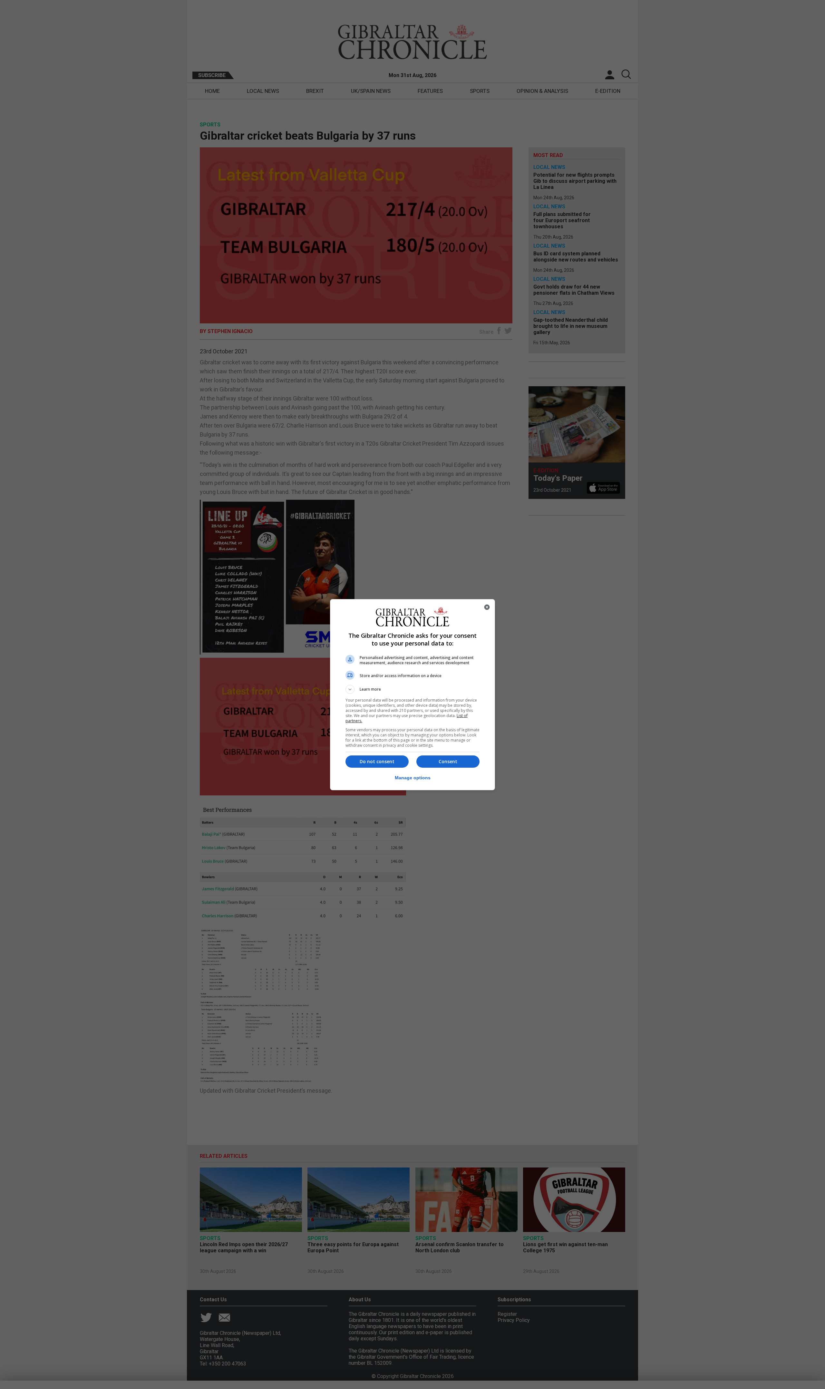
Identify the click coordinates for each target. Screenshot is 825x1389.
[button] (412, 689)
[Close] (486, 607)
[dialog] (412, 694)
